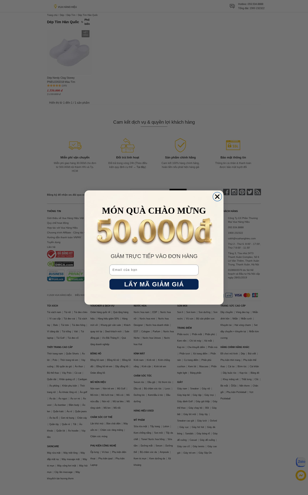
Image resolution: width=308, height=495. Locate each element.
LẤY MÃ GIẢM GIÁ (154, 284)
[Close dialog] (217, 196)
